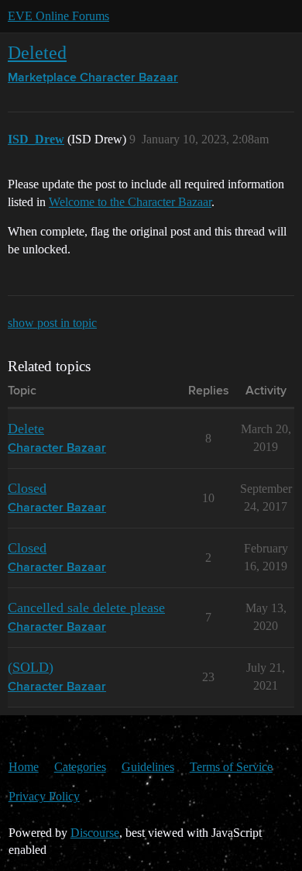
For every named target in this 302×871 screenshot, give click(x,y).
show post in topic (52, 322)
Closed (27, 488)
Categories (80, 766)
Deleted (37, 52)
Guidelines (148, 766)
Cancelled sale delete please (86, 607)
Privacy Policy (44, 796)
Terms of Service (231, 766)
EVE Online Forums (58, 15)
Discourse (94, 832)
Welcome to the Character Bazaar (130, 201)
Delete (26, 428)
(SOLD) (30, 667)
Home (24, 766)
